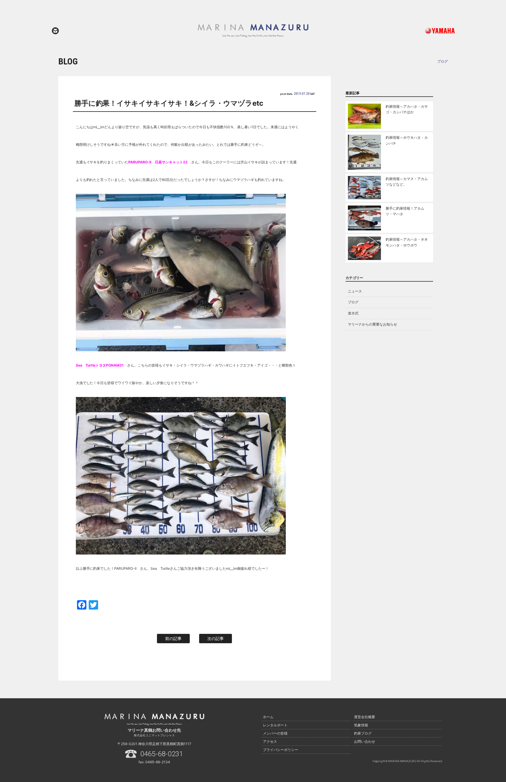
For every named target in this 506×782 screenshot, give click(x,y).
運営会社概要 (364, 717)
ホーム (268, 717)
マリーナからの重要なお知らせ (372, 324)
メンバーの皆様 (275, 733)
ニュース (355, 291)
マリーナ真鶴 (253, 30)
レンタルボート (275, 725)
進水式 (353, 313)
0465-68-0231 (161, 754)
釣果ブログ (363, 733)
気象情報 (361, 725)
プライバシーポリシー (280, 749)
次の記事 (215, 638)
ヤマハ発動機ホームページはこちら (415, 30)
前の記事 (173, 638)
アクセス (270, 741)
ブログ (353, 302)
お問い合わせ (55, 30)
